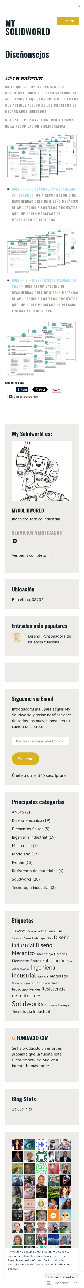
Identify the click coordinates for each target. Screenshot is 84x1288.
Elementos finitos (27, 828)
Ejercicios (60, 954)
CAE (60, 930)
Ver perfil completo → (32, 555)
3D (14, 931)
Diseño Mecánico (27, 820)
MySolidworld (28, 510)
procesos (30, 983)
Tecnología (63, 1005)
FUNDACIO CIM (33, 1037)
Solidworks (22, 879)
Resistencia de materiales (34, 870)
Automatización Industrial (42, 931)
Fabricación (54, 960)
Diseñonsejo (44, 954)
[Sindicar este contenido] (13, 1037)
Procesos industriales (47, 983)
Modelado (21, 854)
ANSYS (18, 812)
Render (18, 862)
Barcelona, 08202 (27, 599)
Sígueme (25, 758)
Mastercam (22, 845)
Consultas (17, 938)
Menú (71, 21)
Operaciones (18, 983)
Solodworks (51, 1005)
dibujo (49, 938)
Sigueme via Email (32, 698)
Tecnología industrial (31, 887)
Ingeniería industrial (29, 837)
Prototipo (20, 989)
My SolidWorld (27, 27)
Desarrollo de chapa (34, 938)
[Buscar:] (78, 5)
